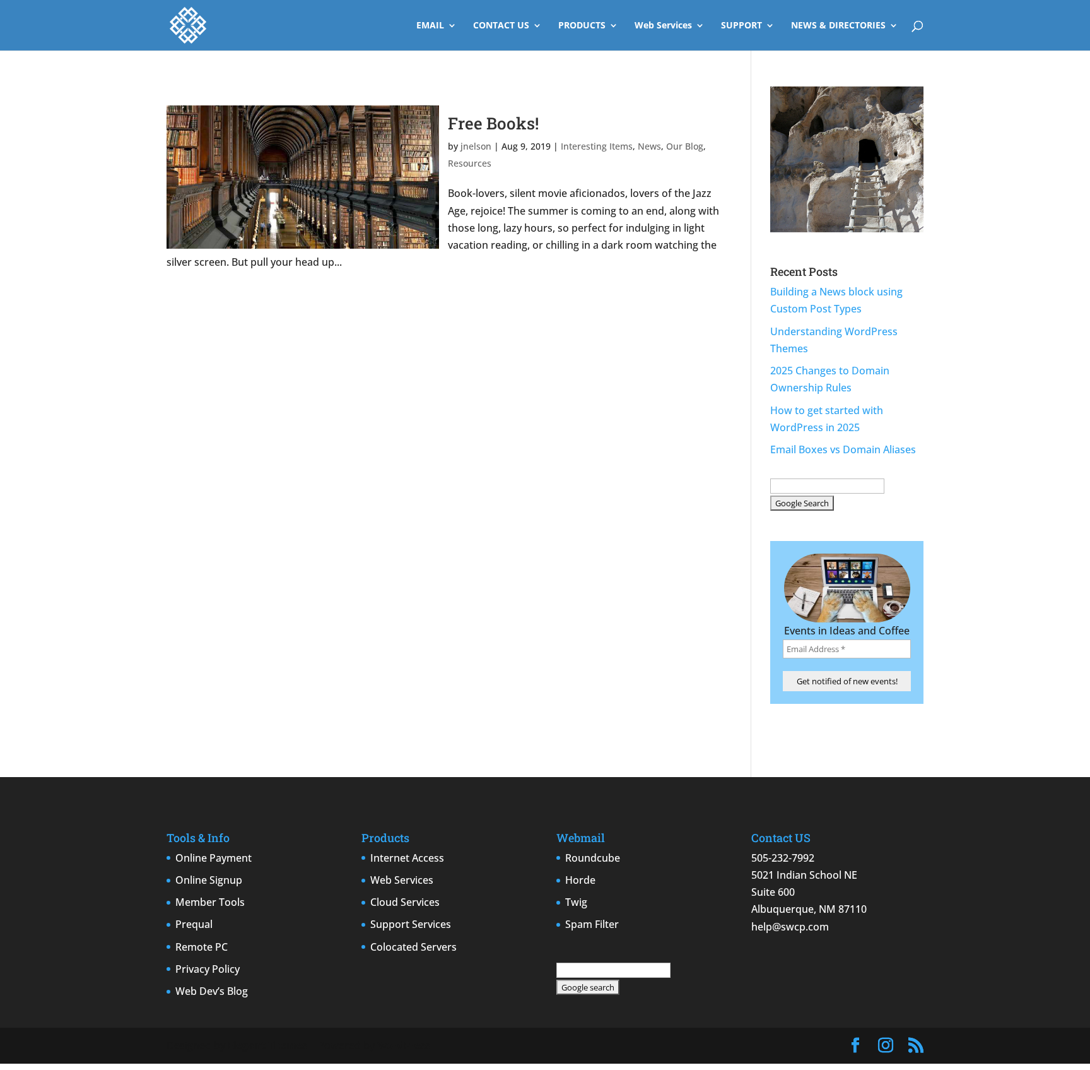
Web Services (663, 26)
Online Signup (208, 880)
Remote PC (201, 947)
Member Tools (210, 902)
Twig (576, 902)
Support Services (410, 924)
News (649, 146)
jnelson (475, 146)
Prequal (194, 924)
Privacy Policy (207, 969)
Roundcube (592, 858)
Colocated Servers (413, 947)
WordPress (403, 1045)
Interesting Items (597, 146)
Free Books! (493, 123)
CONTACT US (501, 26)
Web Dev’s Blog (211, 991)
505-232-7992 (782, 858)
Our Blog (684, 146)
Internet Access (407, 858)
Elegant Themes (267, 1045)
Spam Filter (592, 924)
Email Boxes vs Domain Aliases (843, 449)
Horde (580, 880)
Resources (469, 163)
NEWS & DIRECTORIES (838, 26)
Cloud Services (405, 902)
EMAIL (430, 26)
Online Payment (213, 858)
